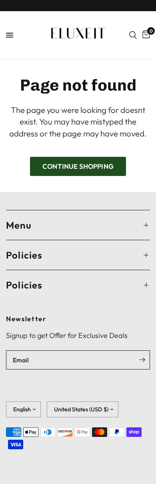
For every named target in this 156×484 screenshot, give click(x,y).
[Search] (133, 35)
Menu (19, 225)
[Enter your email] (142, 359)
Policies (24, 255)
